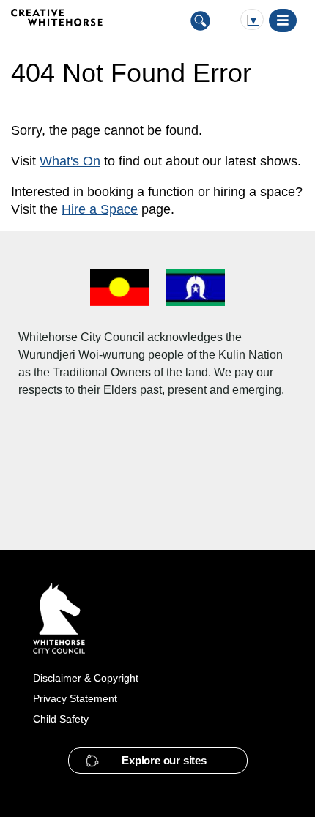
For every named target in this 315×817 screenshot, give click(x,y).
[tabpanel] (157, 169)
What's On (70, 161)
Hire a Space (100, 209)
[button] (158, 760)
